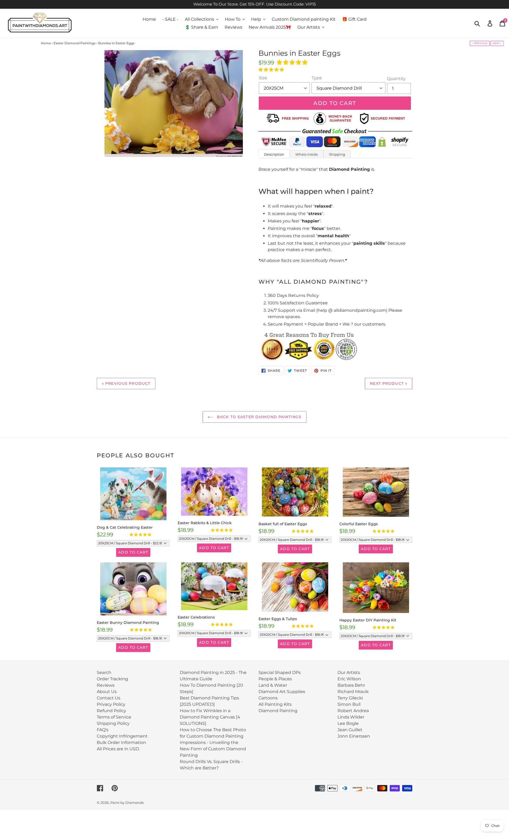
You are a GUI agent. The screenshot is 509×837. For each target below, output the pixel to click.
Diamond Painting (277, 710)
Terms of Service (114, 717)
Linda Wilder (350, 717)
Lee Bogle (348, 723)
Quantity (396, 78)
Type (316, 77)
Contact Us (108, 697)
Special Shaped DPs (279, 672)
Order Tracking (112, 678)
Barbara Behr (351, 685)
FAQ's (102, 729)
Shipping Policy (113, 723)
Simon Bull (349, 704)
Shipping (337, 154)
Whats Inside (306, 154)
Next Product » (388, 383)
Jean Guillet (349, 729)
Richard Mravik (353, 691)
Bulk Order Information (121, 742)
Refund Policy (111, 710)
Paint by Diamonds (127, 802)
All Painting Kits (275, 704)
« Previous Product (126, 383)
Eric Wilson (349, 678)
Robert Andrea (353, 710)
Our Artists (348, 672)
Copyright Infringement (122, 736)
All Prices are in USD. (118, 748)
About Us (107, 691)
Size (263, 77)
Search (104, 672)
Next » (497, 43)
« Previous (480, 43)
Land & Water (272, 685)
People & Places (275, 678)
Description (274, 154)
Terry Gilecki (350, 697)
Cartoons (268, 697)
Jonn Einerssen (353, 736)
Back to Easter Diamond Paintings (258, 416)
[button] (293, 62)
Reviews (106, 685)
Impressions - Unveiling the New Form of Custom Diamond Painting (213, 749)
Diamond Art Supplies (281, 691)
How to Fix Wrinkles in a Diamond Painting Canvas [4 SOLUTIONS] (210, 717)
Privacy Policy (111, 704)
